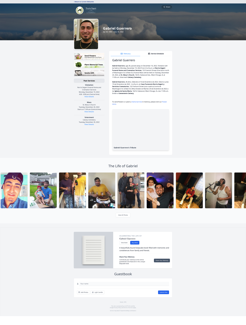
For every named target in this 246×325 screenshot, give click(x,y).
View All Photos (123, 215)
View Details (89, 97)
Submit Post (163, 292)
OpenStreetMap (125, 310)
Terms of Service (128, 307)
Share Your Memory (162, 260)
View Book (124, 243)
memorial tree (137, 102)
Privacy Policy (117, 307)
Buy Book (135, 243)
